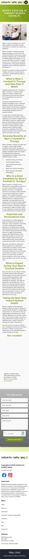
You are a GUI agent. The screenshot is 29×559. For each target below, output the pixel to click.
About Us (3, 508)
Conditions (4, 518)
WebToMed (22, 556)
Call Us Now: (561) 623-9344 (9, 543)
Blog (2, 525)
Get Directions (8, 380)
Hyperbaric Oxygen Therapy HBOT (11, 515)
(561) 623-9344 (14, 72)
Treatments (4, 511)
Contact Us (4, 529)
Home (3, 504)
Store (2, 522)
